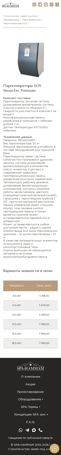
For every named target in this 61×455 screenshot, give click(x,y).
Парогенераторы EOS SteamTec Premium (25, 27)
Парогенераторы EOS (15, 23)
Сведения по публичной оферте (30, 437)
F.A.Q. (30, 422)
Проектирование (30, 392)
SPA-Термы (29, 407)
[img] (40, 4)
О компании (30, 376)
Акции (30, 384)
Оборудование (11, 19)
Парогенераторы (31, 19)
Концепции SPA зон (29, 414)
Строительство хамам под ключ (20, 16)
